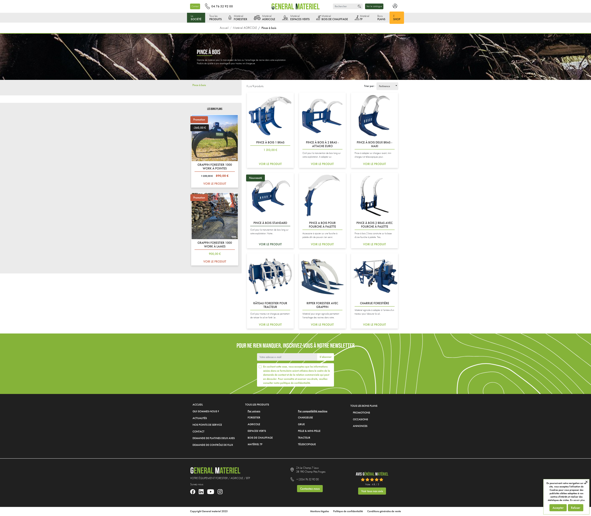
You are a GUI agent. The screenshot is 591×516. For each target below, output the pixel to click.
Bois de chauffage (260, 437)
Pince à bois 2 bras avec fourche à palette (374, 224)
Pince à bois (199, 85)
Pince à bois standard (270, 223)
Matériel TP (255, 444)
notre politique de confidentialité (292, 383)
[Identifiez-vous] (395, 7)
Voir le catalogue (374, 6)
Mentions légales (319, 511)
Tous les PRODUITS (257, 404)
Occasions (360, 419)
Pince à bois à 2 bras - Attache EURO (322, 144)
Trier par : (369, 86)
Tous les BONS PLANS (363, 406)
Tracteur (304, 437)
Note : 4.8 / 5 (372, 484)
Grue (301, 424)
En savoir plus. (577, 500)
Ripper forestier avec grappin (322, 305)
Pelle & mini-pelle (309, 431)
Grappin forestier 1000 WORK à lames (214, 244)
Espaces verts (257, 431)
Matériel (240, 17)
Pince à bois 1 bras (270, 142)
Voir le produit (214, 179)
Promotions (361, 412)
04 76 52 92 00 (222, 6)
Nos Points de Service (207, 424)
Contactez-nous (310, 488)
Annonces (360, 426)
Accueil (198, 404)
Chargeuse (305, 417)
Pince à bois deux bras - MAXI (374, 144)
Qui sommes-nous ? (206, 411)
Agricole (254, 424)
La (196, 17)
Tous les (215, 17)
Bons (381, 17)
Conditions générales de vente (384, 511)
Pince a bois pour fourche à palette (322, 224)
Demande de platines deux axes (214, 438)
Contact (195, 6)
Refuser (575, 508)
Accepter (558, 508)
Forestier (254, 417)
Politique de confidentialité (348, 511)
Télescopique (307, 444)
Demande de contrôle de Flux (213, 445)
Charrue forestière (374, 303)
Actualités (200, 418)
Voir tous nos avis (372, 491)
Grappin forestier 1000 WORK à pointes (214, 166)
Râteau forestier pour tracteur (270, 305)
